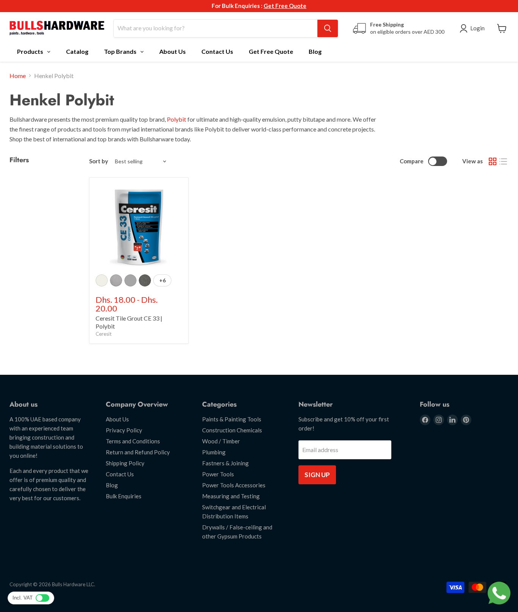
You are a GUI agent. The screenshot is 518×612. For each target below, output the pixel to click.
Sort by (98, 161)
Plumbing (214, 452)
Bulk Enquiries (123, 496)
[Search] (327, 28)
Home (17, 75)
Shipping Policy (125, 463)
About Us (117, 419)
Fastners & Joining (225, 463)
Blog (112, 485)
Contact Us (120, 474)
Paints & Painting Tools (231, 419)
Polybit (176, 119)
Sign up (317, 475)
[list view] (503, 161)
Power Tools (218, 474)
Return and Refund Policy (138, 452)
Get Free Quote (285, 5)
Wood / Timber (221, 441)
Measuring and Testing (231, 496)
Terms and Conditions (133, 441)
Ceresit (103, 334)
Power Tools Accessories (233, 485)
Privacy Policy (124, 430)
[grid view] (492, 161)
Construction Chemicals (232, 430)
